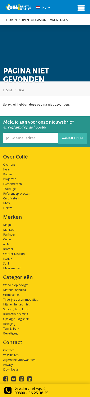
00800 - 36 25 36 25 (31, 392)
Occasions (39, 20)
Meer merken (12, 268)
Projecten (9, 179)
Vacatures (59, 20)
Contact (8, 350)
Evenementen (12, 184)
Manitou (8, 230)
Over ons (9, 164)
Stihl (6, 263)
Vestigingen (11, 355)
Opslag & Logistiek (16, 319)
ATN (6, 244)
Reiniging (9, 324)
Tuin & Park (11, 328)
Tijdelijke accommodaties (20, 299)
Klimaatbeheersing (15, 314)
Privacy (8, 365)
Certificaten (11, 198)
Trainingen (10, 189)
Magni (7, 225)
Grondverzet (11, 295)
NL (43, 7)
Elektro (8, 208)
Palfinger (9, 234)
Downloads (11, 369)
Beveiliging (10, 333)
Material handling (14, 290)
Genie (7, 239)
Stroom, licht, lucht (16, 309)
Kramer (8, 249)
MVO (6, 203)
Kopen (24, 20)
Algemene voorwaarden (19, 360)
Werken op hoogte (15, 285)
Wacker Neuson (14, 254)
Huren (11, 20)
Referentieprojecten (16, 193)
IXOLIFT (8, 259)
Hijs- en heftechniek (16, 304)
